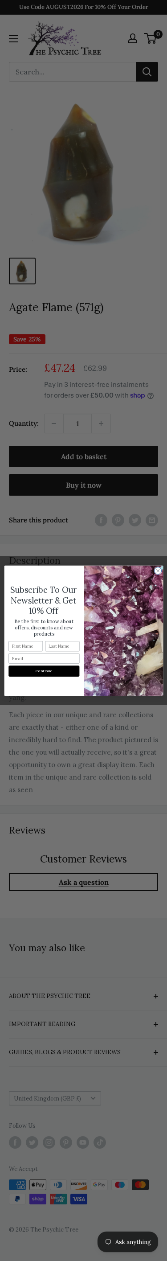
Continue (44, 671)
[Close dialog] (157, 570)
